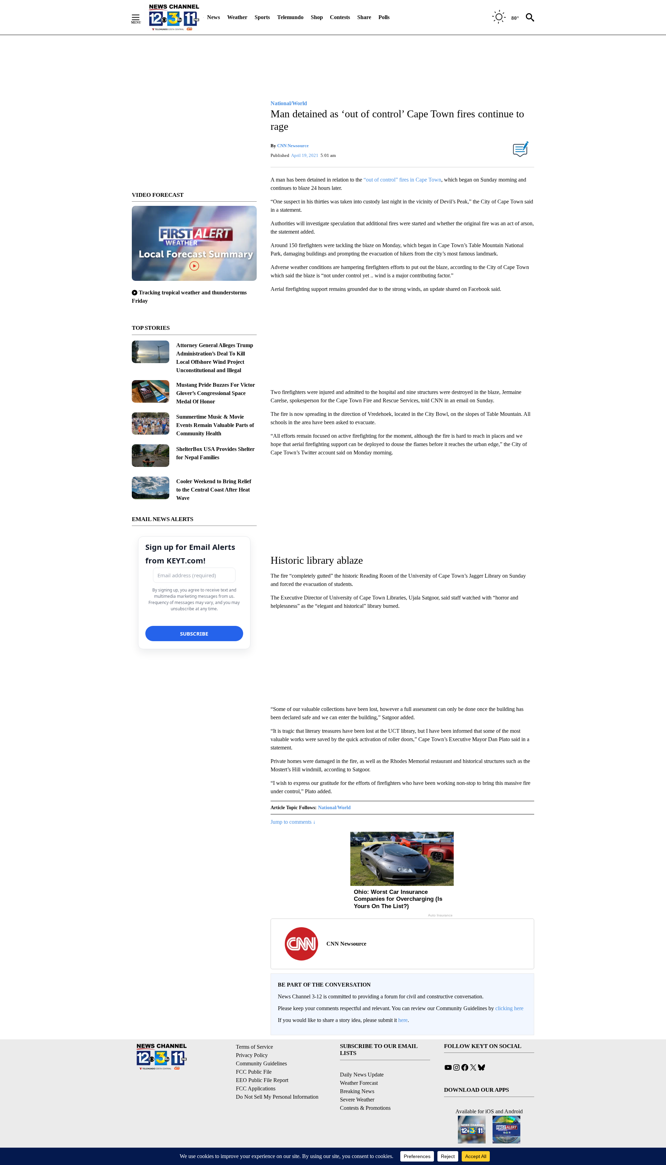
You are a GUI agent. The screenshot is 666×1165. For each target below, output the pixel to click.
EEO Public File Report (262, 1080)
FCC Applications (255, 1088)
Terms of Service (254, 1047)
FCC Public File (254, 1072)
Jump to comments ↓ (293, 822)
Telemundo (290, 17)
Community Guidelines (261, 1063)
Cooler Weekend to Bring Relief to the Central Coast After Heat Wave (213, 489)
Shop (317, 17)
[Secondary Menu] (141, 17)
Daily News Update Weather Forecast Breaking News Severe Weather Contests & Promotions (365, 1091)
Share (364, 17)
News (213, 17)
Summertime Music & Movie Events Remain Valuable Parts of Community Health (215, 425)
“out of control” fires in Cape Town (402, 180)
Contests (340, 17)
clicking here (509, 1008)
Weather (237, 17)
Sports (262, 17)
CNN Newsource (293, 145)
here (403, 1020)
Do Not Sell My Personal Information (277, 1097)
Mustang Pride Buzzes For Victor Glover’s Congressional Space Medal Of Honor (215, 393)
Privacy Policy (252, 1055)
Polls (384, 17)
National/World (334, 807)
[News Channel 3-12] (173, 17)
